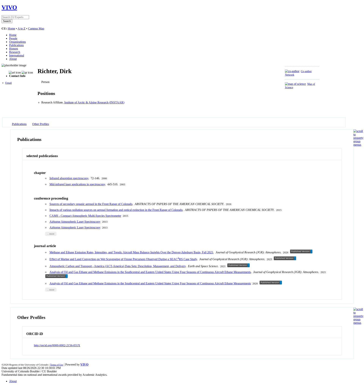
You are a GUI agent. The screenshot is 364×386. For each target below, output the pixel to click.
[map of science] (295, 83)
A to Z (21, 28)
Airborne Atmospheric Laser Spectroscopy (74, 221)
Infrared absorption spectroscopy (68, 178)
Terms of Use (56, 364)
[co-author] (292, 71)
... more (50, 234)
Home (11, 28)
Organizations (17, 41)
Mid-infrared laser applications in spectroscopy (77, 184)
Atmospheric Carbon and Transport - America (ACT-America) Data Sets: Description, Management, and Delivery (117, 266)
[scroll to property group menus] (358, 144)
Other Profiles (40, 124)
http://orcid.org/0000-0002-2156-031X (57, 345)
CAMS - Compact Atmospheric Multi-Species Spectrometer (85, 215)
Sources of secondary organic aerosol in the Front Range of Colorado (90, 204)
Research (14, 52)
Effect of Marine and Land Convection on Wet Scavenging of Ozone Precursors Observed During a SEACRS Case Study (123, 259)
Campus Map (36, 28)
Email (8, 82)
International (16, 55)
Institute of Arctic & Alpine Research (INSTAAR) (94, 102)
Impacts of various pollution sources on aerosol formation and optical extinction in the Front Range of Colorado (116, 209)
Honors (13, 48)
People (13, 38)
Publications (16, 45)
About (13, 58)
